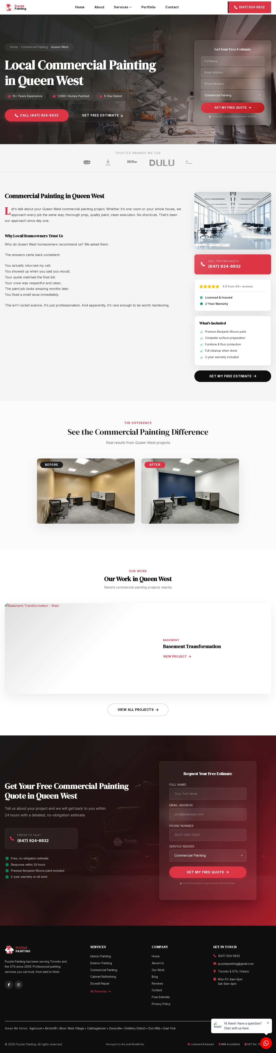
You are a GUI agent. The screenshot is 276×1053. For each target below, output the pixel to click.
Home (80, 7)
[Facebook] (9, 985)
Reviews (157, 983)
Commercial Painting (34, 47)
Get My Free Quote (230, 107)
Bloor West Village (72, 1028)
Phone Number (181, 826)
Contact (172, 7)
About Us (158, 963)
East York (169, 1028)
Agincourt (35, 1028)
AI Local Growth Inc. (132, 1044)
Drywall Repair (100, 983)
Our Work (158, 970)
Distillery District (135, 1028)
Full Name (177, 784)
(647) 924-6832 (33, 840)
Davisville (115, 1028)
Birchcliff (51, 1028)
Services (121, 7)
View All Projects (136, 710)
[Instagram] (19, 985)
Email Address (181, 805)
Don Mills (154, 1028)
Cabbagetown (96, 1028)
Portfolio (148, 7)
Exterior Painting (101, 963)
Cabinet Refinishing (103, 976)
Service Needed (182, 846)
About (99, 7)
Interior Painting (100, 956)
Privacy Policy (161, 1004)
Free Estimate (161, 997)
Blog (155, 976)
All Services (98, 991)
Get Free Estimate (100, 115)
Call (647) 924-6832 (39, 115)
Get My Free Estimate (230, 376)
